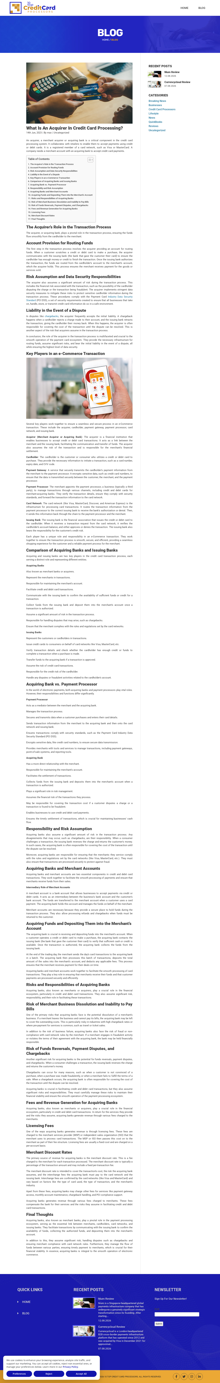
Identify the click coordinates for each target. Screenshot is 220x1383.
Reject (49, 1373)
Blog (201, 8)
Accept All (81, 1373)
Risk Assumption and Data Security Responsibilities (53, 171)
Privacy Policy (70, 1366)
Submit (159, 1324)
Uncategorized (157, 130)
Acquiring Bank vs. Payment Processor (48, 184)
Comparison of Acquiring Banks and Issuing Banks (53, 181)
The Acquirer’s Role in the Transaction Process (52, 164)
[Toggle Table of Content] (88, 159)
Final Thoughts (38, 219)
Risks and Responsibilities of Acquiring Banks (52, 198)
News (152, 117)
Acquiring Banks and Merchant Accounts (49, 191)
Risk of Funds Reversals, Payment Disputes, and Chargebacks (59, 205)
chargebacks (51, 316)
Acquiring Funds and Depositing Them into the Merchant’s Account (61, 195)
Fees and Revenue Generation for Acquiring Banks (54, 208)
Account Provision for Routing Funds (47, 167)
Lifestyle (154, 113)
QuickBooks (155, 121)
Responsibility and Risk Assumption (46, 188)
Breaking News (157, 101)
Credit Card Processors (162, 109)
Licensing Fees (38, 212)
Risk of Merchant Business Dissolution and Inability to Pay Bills (60, 202)
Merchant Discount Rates (43, 215)
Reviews (153, 126)
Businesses (155, 105)
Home (184, 8)
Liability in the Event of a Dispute (45, 174)
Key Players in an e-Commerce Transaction (50, 178)
